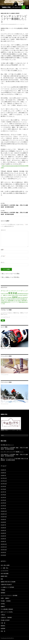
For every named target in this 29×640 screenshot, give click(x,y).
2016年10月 (4, 516)
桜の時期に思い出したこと (7, 445)
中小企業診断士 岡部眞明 (14, 13)
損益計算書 (10, 299)
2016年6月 (3, 527)
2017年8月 (3, 489)
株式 (19, 299)
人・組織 (3, 295)
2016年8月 (3, 522)
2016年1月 (3, 541)
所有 (7, 299)
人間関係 (9, 295)
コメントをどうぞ (20, 24)
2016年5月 (3, 530)
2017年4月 (3, 500)
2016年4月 (3, 533)
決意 (26, 299)
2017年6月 (3, 494)
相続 (16, 300)
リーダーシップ (22, 291)
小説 (4, 297)
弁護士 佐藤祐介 (5, 598)
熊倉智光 (3, 625)
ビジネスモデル (4, 570)
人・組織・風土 (4, 568)
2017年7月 (3, 492)
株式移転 (23, 299)
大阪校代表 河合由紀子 (6, 584)
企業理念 (17, 295)
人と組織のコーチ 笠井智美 (7, 587)
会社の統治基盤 (4, 573)
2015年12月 (4, 544)
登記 (14, 300)
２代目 (3, 303)
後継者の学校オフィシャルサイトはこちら (11, 430)
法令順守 (6, 300)
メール (3, 256)
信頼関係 (24, 295)
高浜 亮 (3, 631)
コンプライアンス (13, 290)
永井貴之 (3, 603)
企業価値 (13, 295)
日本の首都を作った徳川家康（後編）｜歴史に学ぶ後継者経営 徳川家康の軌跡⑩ (14, 212)
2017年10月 (4, 483)
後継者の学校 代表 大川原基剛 (8, 581)
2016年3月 (3, 536)
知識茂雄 (3, 628)
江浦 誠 (3, 623)
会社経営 (21, 295)
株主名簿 (16, 299)
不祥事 (2, 293)
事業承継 (12, 293)
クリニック (5, 291)
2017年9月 (3, 486)
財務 (20, 302)
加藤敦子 (3, 606)
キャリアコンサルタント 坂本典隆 (9, 595)
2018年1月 (3, 475)
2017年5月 (3, 497)
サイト (2, 262)
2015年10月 (4, 549)
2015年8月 (3, 555)
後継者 (15, 297)
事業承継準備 (20, 293)
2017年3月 (3, 503)
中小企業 (6, 293)
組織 (19, 300)
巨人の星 (7, 297)
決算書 (2, 300)
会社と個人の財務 (5, 565)
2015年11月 (4, 547)
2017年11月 (4, 481)
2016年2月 (3, 538)
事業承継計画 (25, 293)
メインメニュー (27, 7)
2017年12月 (4, 478)
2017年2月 (3, 505)
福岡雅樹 (3, 592)
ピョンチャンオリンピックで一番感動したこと (12, 451)
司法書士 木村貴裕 (6, 601)
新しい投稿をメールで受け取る (10, 277)
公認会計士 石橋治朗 (6, 617)
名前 (2, 249)
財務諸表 (23, 302)
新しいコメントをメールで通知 (10, 273)
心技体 (4, 299)
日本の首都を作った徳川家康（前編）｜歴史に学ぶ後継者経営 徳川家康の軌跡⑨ (14, 205)
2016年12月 (4, 511)
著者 (8, 13)
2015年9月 (3, 552)
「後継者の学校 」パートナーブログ (11, 7)
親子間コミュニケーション (13, 302)
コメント (3, 230)
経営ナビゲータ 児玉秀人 (7, 612)
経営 (21, 300)
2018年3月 (3, 470)
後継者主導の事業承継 (22, 297)
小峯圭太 (3, 614)
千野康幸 (3, 590)
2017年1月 (3, 508)
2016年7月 (3, 525)
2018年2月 (3, 472)
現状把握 (10, 300)
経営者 (24, 300)
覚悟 (5, 302)
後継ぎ (10, 297)
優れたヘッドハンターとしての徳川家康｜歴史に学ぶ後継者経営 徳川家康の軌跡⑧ (14, 459)
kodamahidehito (12, 24)
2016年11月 (4, 514)
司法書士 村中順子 (5, 620)
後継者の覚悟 (3, 13)
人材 (6, 295)
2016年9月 (3, 519)
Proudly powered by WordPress (7, 638)
